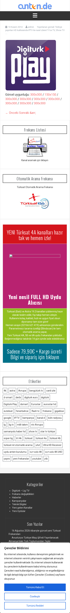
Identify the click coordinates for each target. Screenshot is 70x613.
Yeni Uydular (18, 511)
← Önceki (11, 113)
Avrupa (22, 390)
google (7, 417)
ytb (46, 458)
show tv (33, 431)
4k (5, 390)
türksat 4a (41, 438)
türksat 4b (55, 438)
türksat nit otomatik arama (18, 445)
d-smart (8, 397)
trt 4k (19, 438)
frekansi (47, 411)
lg (5, 424)
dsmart (24, 404)
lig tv (11, 424)
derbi (18, 397)
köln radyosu (55, 417)
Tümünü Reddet (35, 605)
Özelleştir (35, 596)
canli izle (50, 390)
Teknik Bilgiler (19, 504)
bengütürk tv (36, 390)
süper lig (8, 438)
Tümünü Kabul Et (35, 587)
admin (31, 27)
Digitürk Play (10, 404)
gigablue (59, 411)
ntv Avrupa (37, 424)
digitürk (45, 397)
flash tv (35, 411)
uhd (38, 445)
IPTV (16, 417)
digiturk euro (31, 397)
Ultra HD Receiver (52, 445)
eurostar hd (50, 404)
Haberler (16, 497)
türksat (28, 438)
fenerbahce (22, 411)
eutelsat (8, 411)
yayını (7, 458)
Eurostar (35, 404)
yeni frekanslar (21, 458)
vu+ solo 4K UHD (53, 452)
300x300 (36, 94)
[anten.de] (35, 5)
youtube (36, 458)
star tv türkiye (47, 431)
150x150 (50, 94)
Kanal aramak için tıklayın (34, 160)
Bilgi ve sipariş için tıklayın (35, 357)
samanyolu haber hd (15, 431)
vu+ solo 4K (36, 452)
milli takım (22, 424)
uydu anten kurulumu (15, 452)
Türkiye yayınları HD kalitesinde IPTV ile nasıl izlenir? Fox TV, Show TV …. (35, 30)
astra (12, 390)
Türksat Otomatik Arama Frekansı (35, 187)
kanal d (41, 417)
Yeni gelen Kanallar (22, 507)
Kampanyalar (19, 501)
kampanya (28, 417)
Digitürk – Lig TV (20, 490)
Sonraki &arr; (27, 113)
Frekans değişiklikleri (23, 494)
